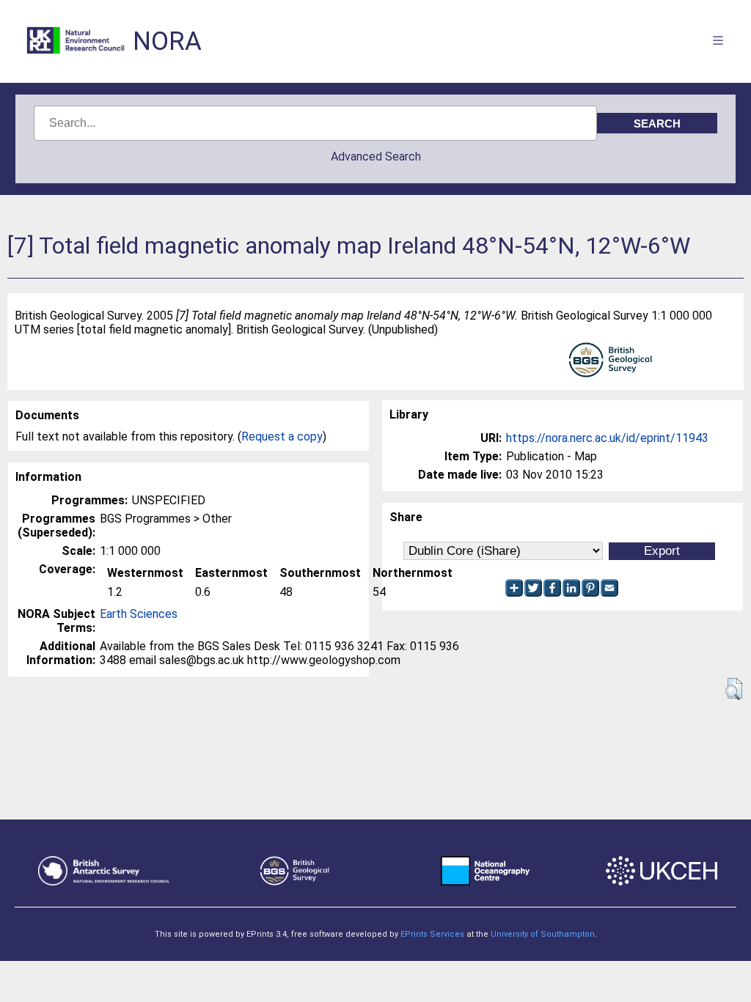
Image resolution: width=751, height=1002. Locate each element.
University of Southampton (543, 934)
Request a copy (282, 436)
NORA (167, 41)
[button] (733, 689)
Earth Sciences (138, 614)
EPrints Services (432, 934)
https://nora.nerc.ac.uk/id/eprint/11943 (607, 438)
